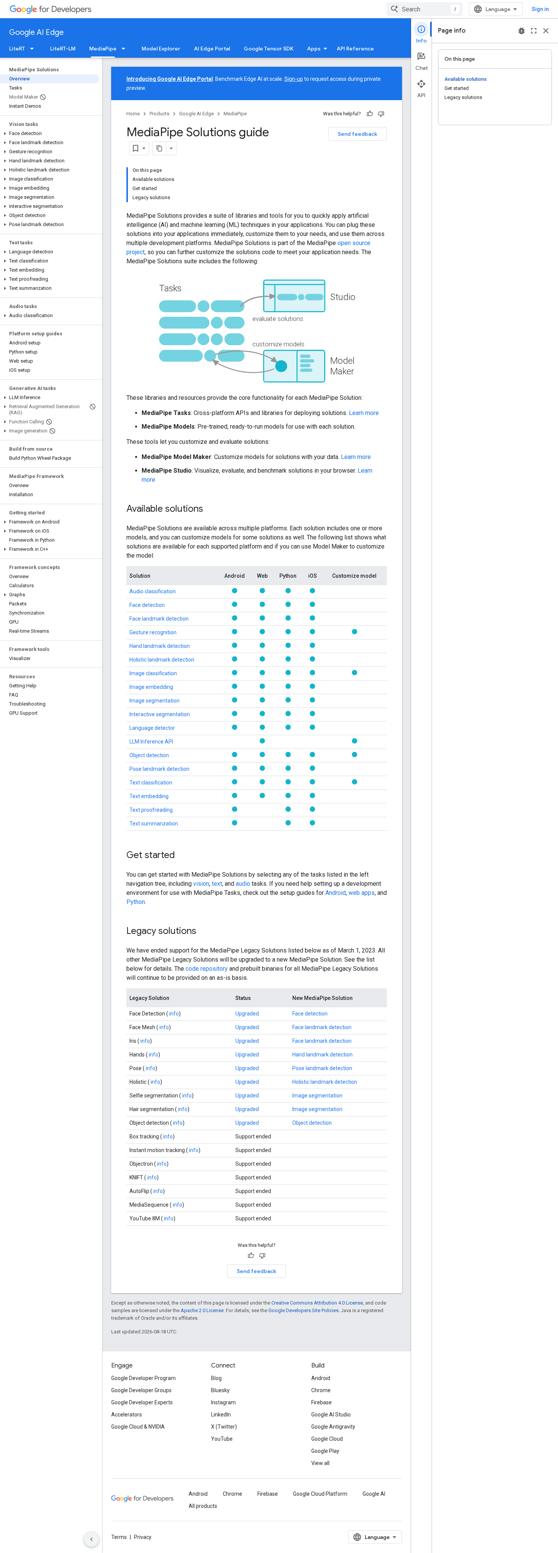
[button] (49, 133)
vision (201, 883)
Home (133, 113)
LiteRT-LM (63, 48)
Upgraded (247, 1014)
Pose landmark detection (159, 769)
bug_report (521, 30)
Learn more (364, 413)
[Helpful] (369, 113)
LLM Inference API (151, 742)
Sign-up (293, 79)
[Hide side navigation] (91, 1539)
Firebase (321, 1402)
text (217, 883)
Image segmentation (154, 701)
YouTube (222, 1439)
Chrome (321, 1390)
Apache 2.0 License (202, 1310)
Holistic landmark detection (161, 660)
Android (335, 892)
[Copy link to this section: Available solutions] (210, 509)
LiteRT (17, 48)
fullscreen (533, 30)
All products (203, 1506)
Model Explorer (161, 48)
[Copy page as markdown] (159, 148)
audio (243, 883)
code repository (207, 968)
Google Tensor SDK (268, 48)
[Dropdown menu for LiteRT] (34, 48)
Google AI (374, 1494)
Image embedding (151, 687)
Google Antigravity (333, 1427)
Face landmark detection (159, 619)
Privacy (142, 1537)
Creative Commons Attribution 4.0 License (317, 1303)
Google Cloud (327, 1439)
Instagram (223, 1402)
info (173, 1014)
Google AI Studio (331, 1415)
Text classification (150, 783)
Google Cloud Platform (320, 1494)
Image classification (153, 673)
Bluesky (220, 1390)
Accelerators (126, 1415)
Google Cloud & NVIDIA (138, 1427)
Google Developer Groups (141, 1390)
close (545, 30)
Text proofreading (151, 810)
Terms (119, 1537)
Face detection (147, 605)
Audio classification (152, 591)
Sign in (540, 9)
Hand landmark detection (159, 646)
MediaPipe (103, 48)
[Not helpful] (381, 113)
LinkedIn (221, 1415)
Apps (314, 48)
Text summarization (153, 824)
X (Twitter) (224, 1427)
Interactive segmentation (159, 714)
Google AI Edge (36, 32)
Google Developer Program (143, 1378)
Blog (216, 1378)
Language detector (152, 728)
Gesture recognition (153, 632)
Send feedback (357, 133)
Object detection (149, 755)
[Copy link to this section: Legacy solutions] (203, 931)
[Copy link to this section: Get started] (182, 855)
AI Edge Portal (212, 48)
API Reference (355, 48)
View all (320, 1463)
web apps (361, 892)
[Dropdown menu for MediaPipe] (126, 48)
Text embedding (149, 796)
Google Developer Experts (142, 1402)
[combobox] (425, 9)
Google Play (325, 1451)
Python (135, 901)
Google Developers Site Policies (303, 1310)
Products (159, 113)
